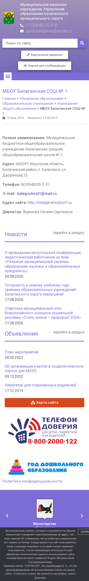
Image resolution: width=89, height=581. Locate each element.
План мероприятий (21, 352)
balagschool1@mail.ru (37, 193)
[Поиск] (82, 43)
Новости (16, 234)
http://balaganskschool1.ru (50, 202)
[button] (8, 76)
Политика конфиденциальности (32, 481)
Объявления (21, 333)
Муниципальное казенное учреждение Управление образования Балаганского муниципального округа (44, 11)
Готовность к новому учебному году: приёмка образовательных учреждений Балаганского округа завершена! (40, 289)
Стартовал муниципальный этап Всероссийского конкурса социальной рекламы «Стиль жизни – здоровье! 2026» (43, 313)
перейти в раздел (68, 232)
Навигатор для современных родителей (40, 385)
